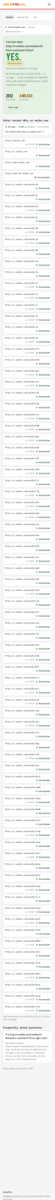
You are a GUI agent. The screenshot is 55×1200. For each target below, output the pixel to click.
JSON (30, 1068)
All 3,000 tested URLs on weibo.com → (24, 131)
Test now (13, 107)
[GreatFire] (14, 4)
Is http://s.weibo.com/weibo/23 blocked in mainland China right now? (26, 1036)
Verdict (9, 17)
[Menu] (49, 4)
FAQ (35, 17)
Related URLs (23, 17)
